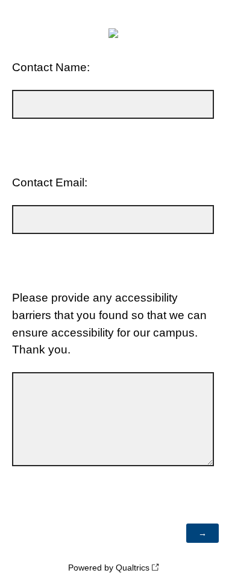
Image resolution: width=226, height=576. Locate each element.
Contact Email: (49, 182)
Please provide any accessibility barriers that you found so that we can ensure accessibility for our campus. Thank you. (109, 323)
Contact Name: (51, 67)
